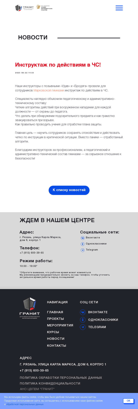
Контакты (56, 345)
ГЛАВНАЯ (55, 312)
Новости (55, 338)
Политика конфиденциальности (50, 383)
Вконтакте (93, 238)
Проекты (55, 318)
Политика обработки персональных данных (61, 378)
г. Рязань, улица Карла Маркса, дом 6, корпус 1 (63, 364)
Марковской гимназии (49, 90)
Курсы (53, 332)
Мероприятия (60, 325)
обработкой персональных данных (25, 404)
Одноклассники (96, 244)
